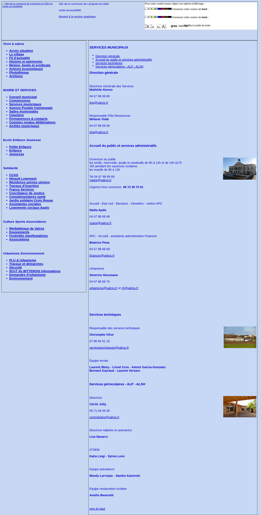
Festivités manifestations (28, 235)
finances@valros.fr (101, 255)
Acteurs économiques (26, 68)
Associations (19, 239)
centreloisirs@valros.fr (104, 417)
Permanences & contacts (28, 118)
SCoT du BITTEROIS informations (35, 271)
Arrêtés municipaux (24, 126)
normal (181, 25)
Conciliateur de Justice (27, 193)
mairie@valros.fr (100, 180)
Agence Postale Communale (31, 107)
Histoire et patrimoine (25, 61)
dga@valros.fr (98, 132)
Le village (16, 54)
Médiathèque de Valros (26, 228)
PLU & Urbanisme (22, 260)
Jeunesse (16, 154)
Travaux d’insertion (24, 185)
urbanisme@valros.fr (103, 288)
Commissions (19, 100)
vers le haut (97, 508)
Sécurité (15, 267)
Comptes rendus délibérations (32, 122)
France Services (21, 189)
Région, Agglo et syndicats (29, 65)
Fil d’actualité (19, 58)
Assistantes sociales (25, 204)
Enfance (15, 150)
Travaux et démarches (26, 264)
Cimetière (16, 115)
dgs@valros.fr (98, 102)
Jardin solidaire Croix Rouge (31, 200)
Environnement (21, 278)
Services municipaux (25, 104)
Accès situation (21, 50)
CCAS (13, 175)
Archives (16, 76)
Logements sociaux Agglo (29, 207)
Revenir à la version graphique (77, 16)
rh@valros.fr (130, 288)
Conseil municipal (23, 97)
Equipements (19, 232)
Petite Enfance (20, 146)
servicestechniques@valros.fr (109, 347)
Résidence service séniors (29, 182)
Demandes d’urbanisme (27, 274)
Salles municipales (23, 111)
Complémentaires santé (27, 196)
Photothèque (19, 72)
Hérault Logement (23, 178)
